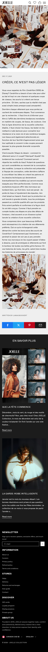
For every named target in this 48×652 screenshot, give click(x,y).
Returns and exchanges (11, 585)
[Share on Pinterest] (29, 325)
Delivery (5, 582)
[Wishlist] (34, 2)
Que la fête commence (16, 407)
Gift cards (6, 602)
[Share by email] (40, 325)
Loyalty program (8, 606)
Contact (5, 592)
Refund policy (7, 565)
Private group (7, 613)
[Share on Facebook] (7, 325)
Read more (7, 430)
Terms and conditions (10, 569)
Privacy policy (7, 562)
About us (5, 555)
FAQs (4, 579)
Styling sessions (8, 609)
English (29, 637)
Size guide (6, 589)
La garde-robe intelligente (20, 493)
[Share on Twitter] (18, 325)
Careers (5, 558)
